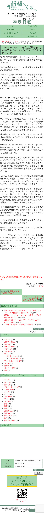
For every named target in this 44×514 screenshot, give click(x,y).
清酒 (5, 406)
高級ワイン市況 (9, 420)
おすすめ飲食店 (9, 342)
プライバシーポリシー (22, 500)
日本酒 (6, 366)
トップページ (6, 41)
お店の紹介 (11, 36)
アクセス (33, 33)
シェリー (7, 392)
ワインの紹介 (33, 26)
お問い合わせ (33, 36)
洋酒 (5, 404)
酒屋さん (7, 413)
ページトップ (32, 510)
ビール (6, 394)
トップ (11, 26)
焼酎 (5, 370)
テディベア (8, 349)
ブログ (32, 29)
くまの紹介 (11, 29)
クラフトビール (9, 347)
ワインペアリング (15, 359)
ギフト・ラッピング (11, 387)
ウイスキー (8, 380)
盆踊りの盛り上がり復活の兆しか (11, 292)
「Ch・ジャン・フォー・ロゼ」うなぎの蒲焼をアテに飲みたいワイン (33, 298)
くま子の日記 (9, 389)
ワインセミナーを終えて (13, 361)
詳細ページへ (38, 470)
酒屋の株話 (8, 416)
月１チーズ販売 (9, 368)
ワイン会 (7, 363)
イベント (7, 339)
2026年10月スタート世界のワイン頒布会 (18, 325)
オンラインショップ (11, 33)
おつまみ (7, 382)
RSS (23, 501)
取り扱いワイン (12, 356)
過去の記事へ (38, 329)
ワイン (15, 41)
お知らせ (7, 344)
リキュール (8, 351)
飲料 (5, 418)
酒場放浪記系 (9, 411)
